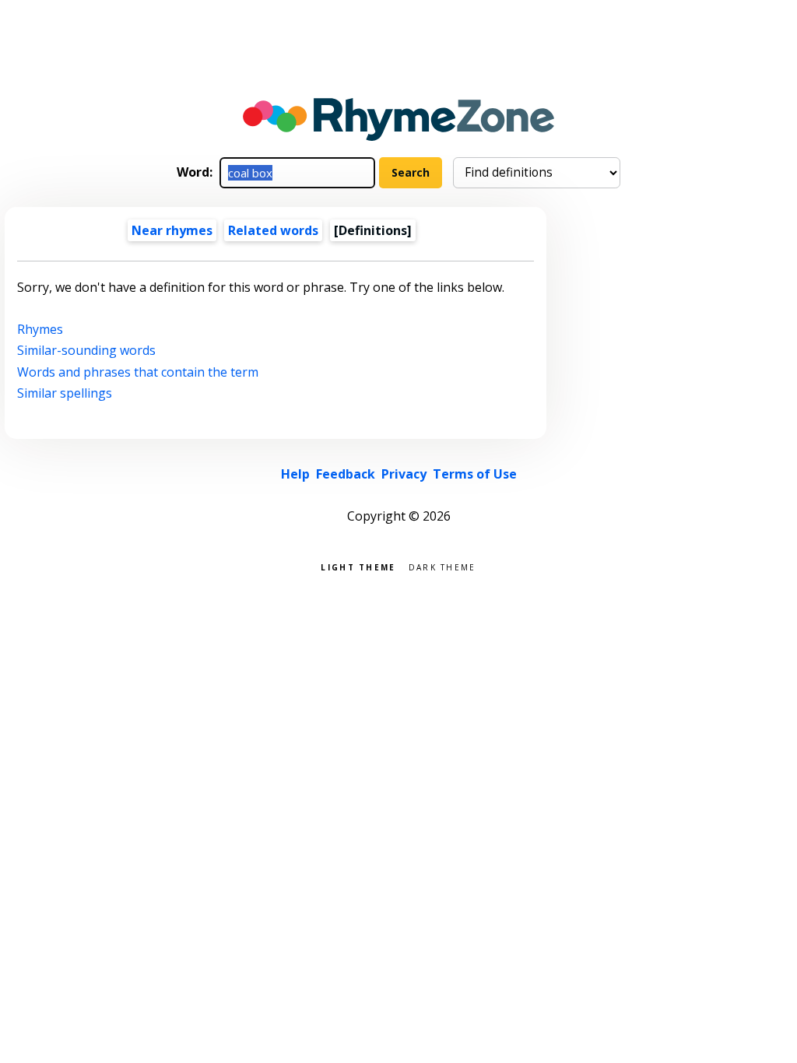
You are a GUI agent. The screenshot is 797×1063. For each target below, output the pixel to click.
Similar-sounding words (86, 350)
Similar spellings (64, 393)
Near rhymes (172, 230)
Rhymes (40, 329)
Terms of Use (475, 473)
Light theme (358, 566)
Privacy (404, 473)
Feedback (345, 473)
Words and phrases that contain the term (137, 372)
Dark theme (442, 566)
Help (295, 473)
